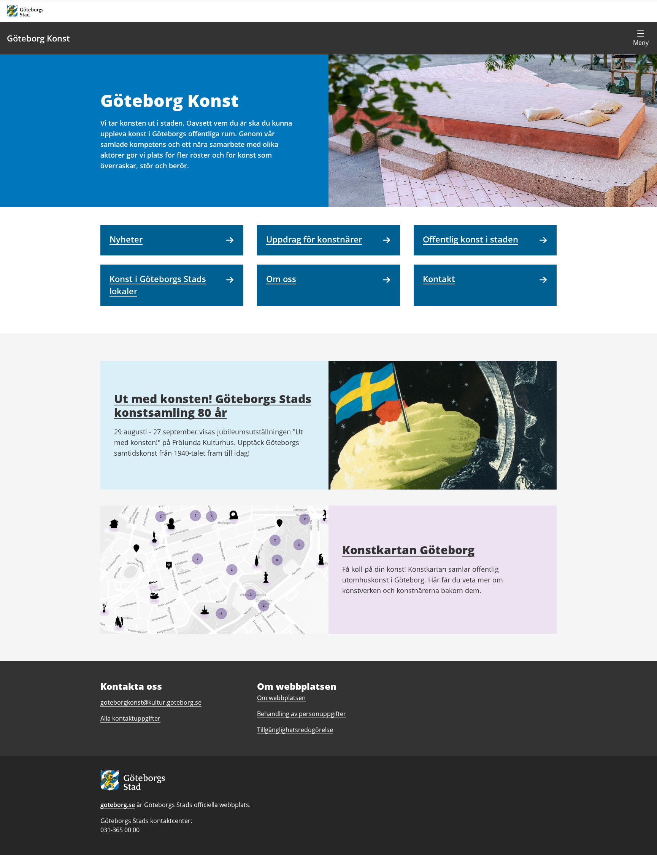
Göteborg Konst (38, 38)
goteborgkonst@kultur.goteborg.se (151, 702)
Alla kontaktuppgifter (130, 718)
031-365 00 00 (120, 830)
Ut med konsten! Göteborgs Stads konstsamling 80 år (212, 405)
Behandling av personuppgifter (301, 714)
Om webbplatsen (281, 698)
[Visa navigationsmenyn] (640, 38)
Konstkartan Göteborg (408, 550)
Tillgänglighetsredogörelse (295, 730)
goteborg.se (117, 805)
